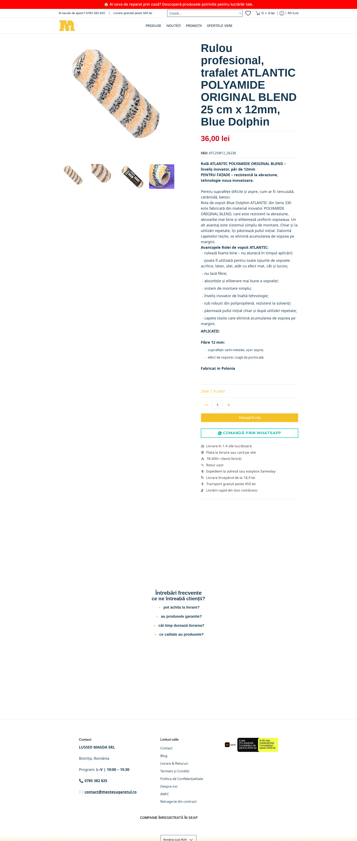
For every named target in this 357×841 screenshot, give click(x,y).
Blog (163, 756)
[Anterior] (61, 101)
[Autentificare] (282, 13)
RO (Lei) (293, 13)
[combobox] (202, 13)
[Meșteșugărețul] (67, 25)
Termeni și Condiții (174, 771)
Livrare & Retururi (174, 763)
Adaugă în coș (250, 418)
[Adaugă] (228, 405)
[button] (178, 607)
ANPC (164, 794)
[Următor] (173, 101)
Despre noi (168, 786)
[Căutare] (240, 13)
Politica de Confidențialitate (181, 778)
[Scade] (206, 405)
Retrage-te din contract (178, 801)
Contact (166, 748)
